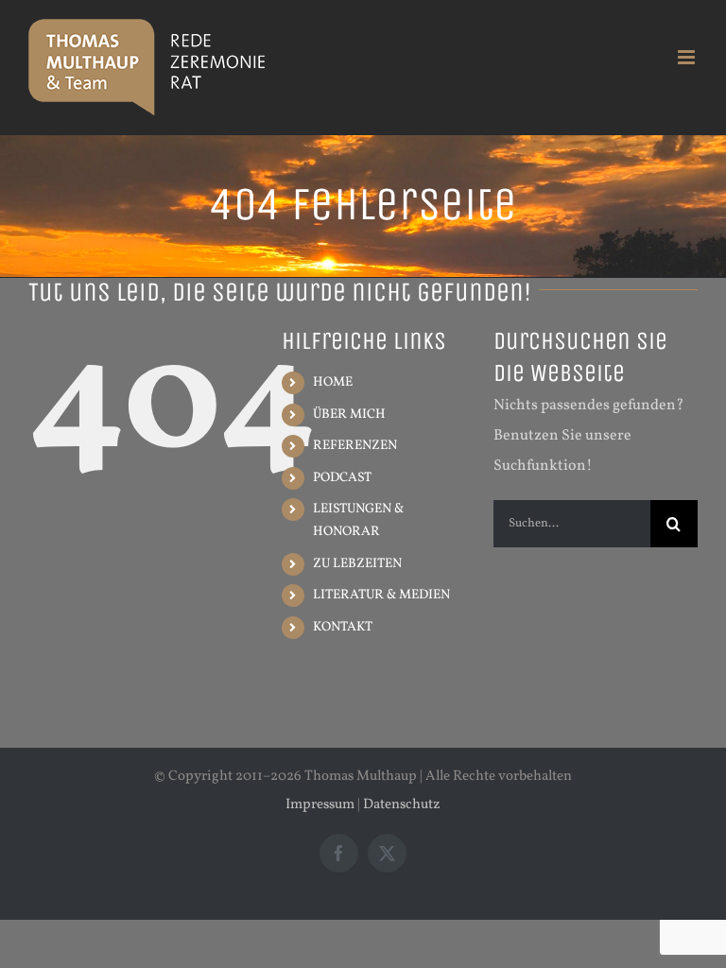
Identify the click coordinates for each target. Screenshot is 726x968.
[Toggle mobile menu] (688, 57)
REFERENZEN (355, 446)
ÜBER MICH (349, 415)
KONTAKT (342, 627)
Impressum (319, 805)
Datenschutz (402, 805)
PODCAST (342, 478)
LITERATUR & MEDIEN (381, 595)
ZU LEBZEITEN (357, 564)
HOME (333, 382)
